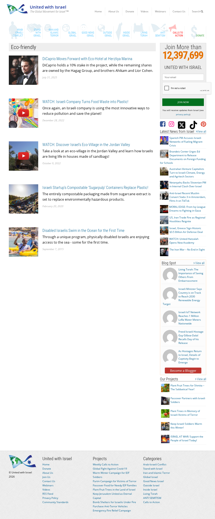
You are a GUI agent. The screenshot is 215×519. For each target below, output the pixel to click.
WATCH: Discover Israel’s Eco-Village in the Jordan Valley (86, 144)
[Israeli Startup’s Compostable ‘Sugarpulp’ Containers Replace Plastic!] (23, 198)
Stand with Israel (153, 468)
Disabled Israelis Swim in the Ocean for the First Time (83, 230)
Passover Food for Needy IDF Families (115, 485)
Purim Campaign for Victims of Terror (114, 481)
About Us (113, 11)
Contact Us (179, 11)
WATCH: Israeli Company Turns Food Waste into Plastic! (85, 101)
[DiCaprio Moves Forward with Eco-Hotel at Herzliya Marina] (23, 70)
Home (98, 11)
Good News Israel (153, 481)
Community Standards (55, 502)
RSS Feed (47, 494)
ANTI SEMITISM (152, 498)
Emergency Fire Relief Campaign (112, 510)
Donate (130, 11)
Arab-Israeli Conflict (154, 464)
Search (196, 11)
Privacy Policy (50, 498)
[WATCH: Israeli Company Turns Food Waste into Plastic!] (23, 113)
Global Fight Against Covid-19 (110, 468)
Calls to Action (151, 502)
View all (201, 131)
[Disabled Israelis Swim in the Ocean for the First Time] (23, 241)
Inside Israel (150, 489)
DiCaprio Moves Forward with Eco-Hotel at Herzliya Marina (87, 58)
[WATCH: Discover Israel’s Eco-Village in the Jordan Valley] (23, 156)
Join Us (46, 477)
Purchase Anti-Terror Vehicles (110, 506)
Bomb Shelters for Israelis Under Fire (114, 502)
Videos (144, 11)
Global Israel (150, 477)
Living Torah (150, 494)
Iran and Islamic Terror (156, 473)
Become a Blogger (183, 370)
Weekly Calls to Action (105, 464)
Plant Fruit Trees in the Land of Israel (114, 489)
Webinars (160, 11)
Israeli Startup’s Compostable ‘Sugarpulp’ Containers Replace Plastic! (95, 187)
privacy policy (183, 114)
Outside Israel (151, 485)
